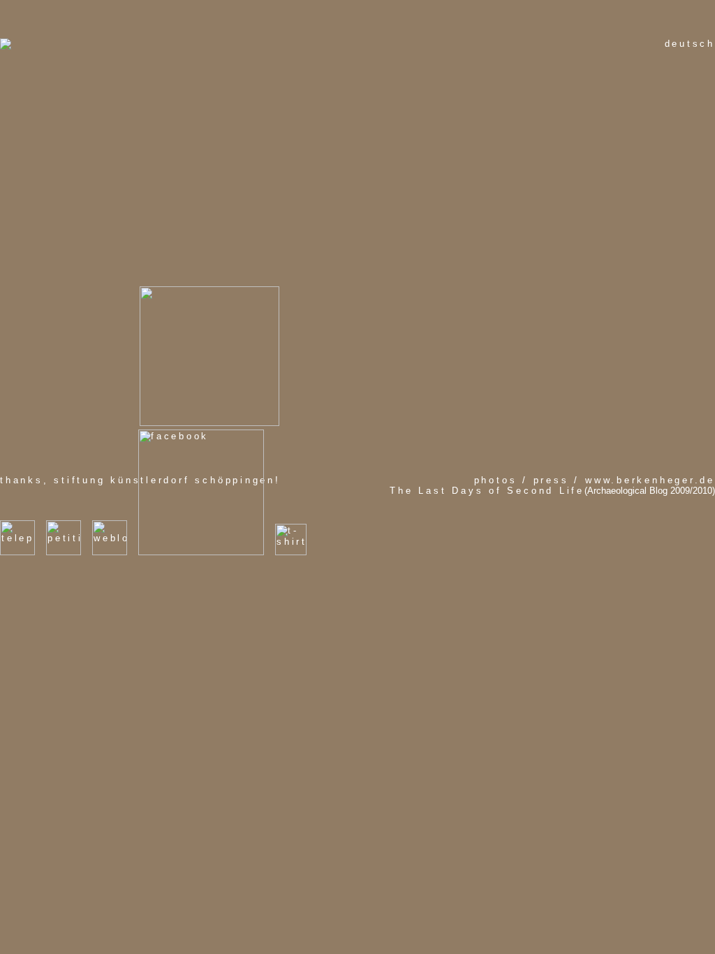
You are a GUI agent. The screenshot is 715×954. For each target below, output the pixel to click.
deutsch (690, 43)
